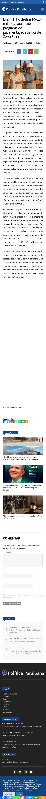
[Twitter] (8, 421)
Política (6, 709)
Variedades (7, 712)
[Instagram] (12, 421)
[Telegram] (19, 421)
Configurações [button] (8, 794)
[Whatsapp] (15, 421)
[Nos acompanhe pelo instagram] (26, 772)
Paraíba (6, 704)
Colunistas (7, 701)
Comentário (8, 552)
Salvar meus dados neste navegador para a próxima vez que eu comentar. (23, 596)
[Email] (23, 421)
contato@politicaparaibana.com (15, 762)
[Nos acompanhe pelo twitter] (20, 772)
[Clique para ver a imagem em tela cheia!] (23, 88)
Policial (6, 706)
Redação (39, 43)
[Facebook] (4, 421)
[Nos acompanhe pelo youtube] (31, 772)
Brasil (5, 699)
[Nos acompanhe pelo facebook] (15, 772)
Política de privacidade (12, 693)
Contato (6, 696)
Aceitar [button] (19, 794)
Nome (5, 572)
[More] (26, 421)
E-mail (6, 582)
